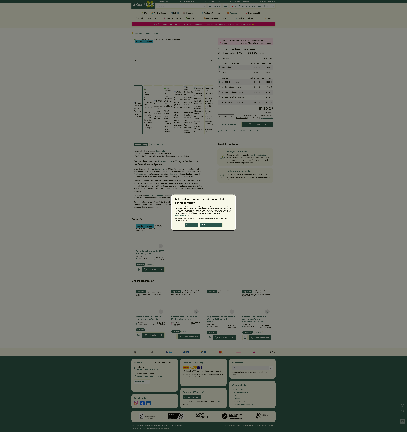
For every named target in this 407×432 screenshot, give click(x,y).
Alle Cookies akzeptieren (211, 225)
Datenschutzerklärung (182, 215)
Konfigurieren (191, 225)
